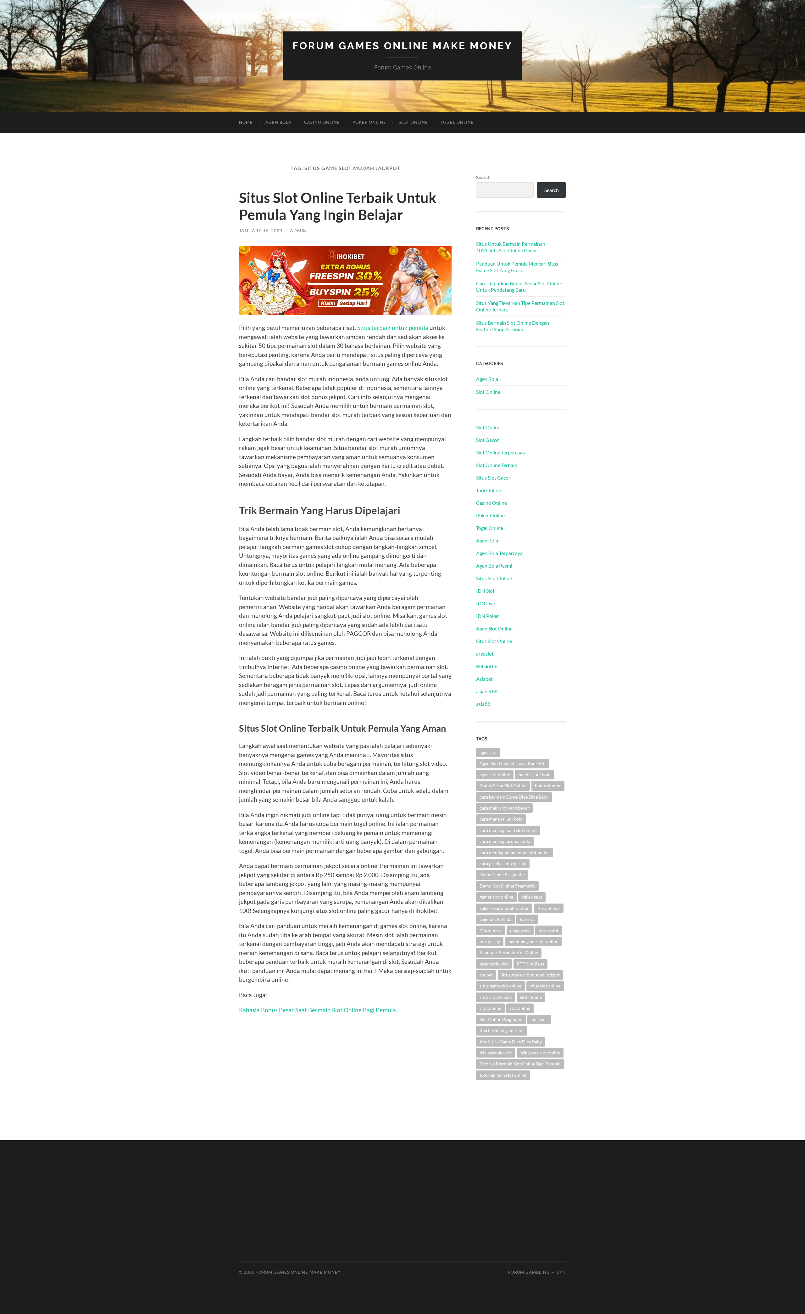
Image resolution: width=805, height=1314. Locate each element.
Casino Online (322, 122)
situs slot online (545, 985)
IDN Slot (485, 591)
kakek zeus (532, 896)
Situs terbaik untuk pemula (392, 327)
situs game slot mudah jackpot (530, 974)
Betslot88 (486, 666)
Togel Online (457, 122)
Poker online (369, 122)
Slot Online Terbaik (496, 465)
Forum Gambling (529, 1272)
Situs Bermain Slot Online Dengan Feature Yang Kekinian (512, 326)
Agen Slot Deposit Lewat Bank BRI (513, 763)
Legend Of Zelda (495, 919)
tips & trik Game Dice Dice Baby (511, 1041)
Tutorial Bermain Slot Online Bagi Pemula (520, 1063)
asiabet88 (486, 691)
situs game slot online (500, 985)
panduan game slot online (533, 941)
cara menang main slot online (508, 830)
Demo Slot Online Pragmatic (507, 885)
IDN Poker (487, 616)
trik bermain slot (496, 1052)
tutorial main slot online (503, 1075)
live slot (527, 919)
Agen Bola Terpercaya (499, 553)
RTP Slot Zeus (530, 963)
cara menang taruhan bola (505, 841)
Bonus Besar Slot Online (503, 785)
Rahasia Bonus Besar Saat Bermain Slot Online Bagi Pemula (317, 1010)
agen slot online (495, 774)
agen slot (488, 752)
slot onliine (490, 1008)
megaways (520, 930)
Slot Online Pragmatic (501, 1019)
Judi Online (488, 490)
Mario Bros (491, 930)
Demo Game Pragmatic (502, 874)
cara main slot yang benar (504, 808)
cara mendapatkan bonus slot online (515, 852)
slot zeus (539, 1019)
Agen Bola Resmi (494, 566)
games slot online (496, 896)
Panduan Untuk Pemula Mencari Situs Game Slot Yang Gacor (517, 267)
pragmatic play (494, 963)
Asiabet (484, 679)
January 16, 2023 (260, 230)
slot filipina (531, 997)
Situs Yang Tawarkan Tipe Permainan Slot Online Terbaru (520, 306)
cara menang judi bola (501, 819)
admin (298, 230)
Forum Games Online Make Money (402, 46)
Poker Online (490, 515)
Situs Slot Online (494, 578)
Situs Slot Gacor (493, 478)
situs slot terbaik (496, 997)
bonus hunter (548, 785)
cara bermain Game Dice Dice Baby (514, 797)
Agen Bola (278, 122)
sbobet (486, 974)
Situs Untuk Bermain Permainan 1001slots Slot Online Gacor (510, 247)
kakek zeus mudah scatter (504, 908)
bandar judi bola (534, 774)
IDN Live (485, 603)
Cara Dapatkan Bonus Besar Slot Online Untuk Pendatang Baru (519, 286)
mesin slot (548, 930)
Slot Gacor (487, 440)
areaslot (485, 654)
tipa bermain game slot (502, 1030)
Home (246, 122)
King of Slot (548, 908)
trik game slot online (540, 1052)
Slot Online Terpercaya (500, 452)
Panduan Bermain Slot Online (509, 952)
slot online (520, 1008)
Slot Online (413, 122)
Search (483, 177)
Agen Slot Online (494, 628)
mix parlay (490, 941)
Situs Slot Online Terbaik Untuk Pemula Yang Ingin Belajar (337, 206)
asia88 (483, 704)
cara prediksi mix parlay (503, 863)
